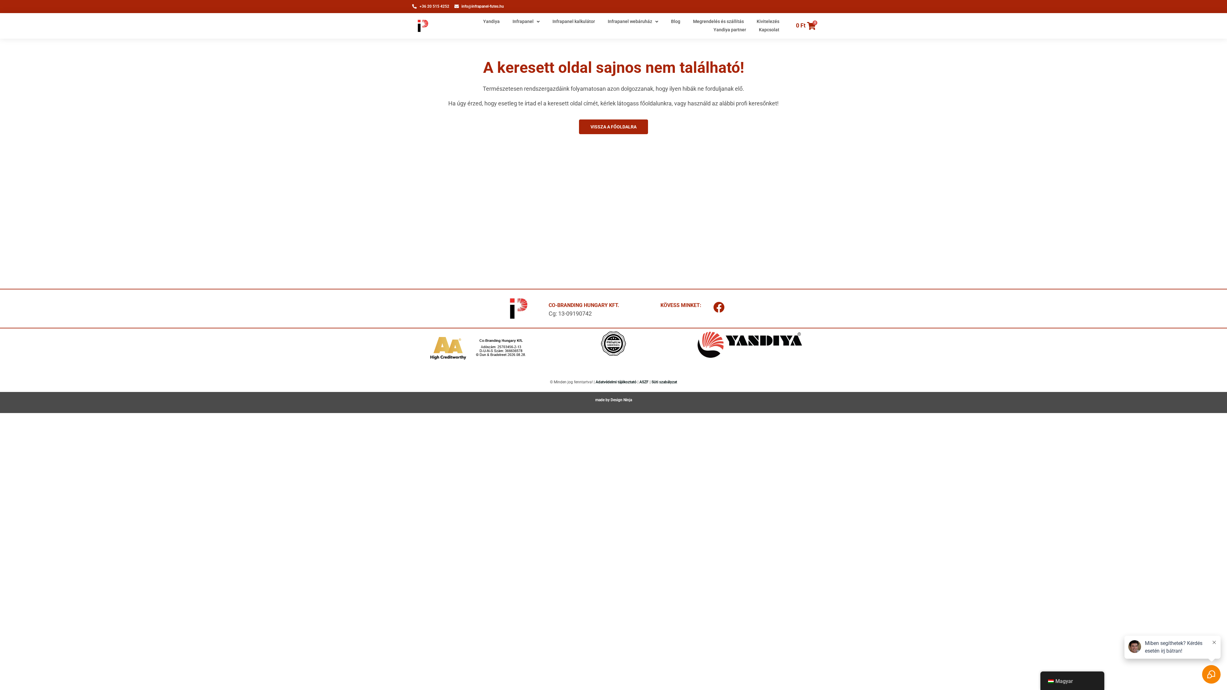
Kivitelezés (768, 21)
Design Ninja (621, 400)
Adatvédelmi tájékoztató (616, 382)
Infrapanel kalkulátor (573, 21)
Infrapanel (523, 21)
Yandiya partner (730, 29)
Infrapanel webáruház (630, 21)
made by (603, 400)
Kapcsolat (769, 29)
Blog (675, 21)
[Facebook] (719, 307)
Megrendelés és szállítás (718, 21)
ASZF (644, 382)
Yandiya (491, 21)
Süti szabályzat (664, 382)
